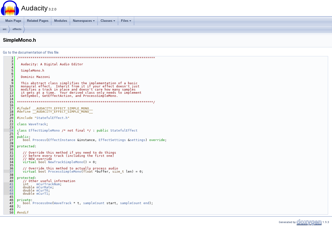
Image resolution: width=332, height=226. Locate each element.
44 (8, 193)
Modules (60, 21)
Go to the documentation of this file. (31, 52)
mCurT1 (42, 193)
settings (137, 140)
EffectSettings (112, 140)
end (146, 203)
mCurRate (44, 187)
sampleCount (94, 203)
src (5, 29)
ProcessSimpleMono (64, 171)
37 (8, 171)
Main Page (13, 21)
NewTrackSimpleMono (65, 162)
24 (8, 130)
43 (8, 190)
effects (17, 29)
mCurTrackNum (48, 184)
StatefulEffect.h (52, 118)
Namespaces (82, 21)
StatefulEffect (124, 130)
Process (39, 140)
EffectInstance (61, 140)
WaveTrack (37, 124)
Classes (106, 21)
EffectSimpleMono (44, 130)
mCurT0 (42, 190)
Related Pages (37, 21)
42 (8, 187)
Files (124, 21)
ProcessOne (42, 203)
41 (8, 184)
